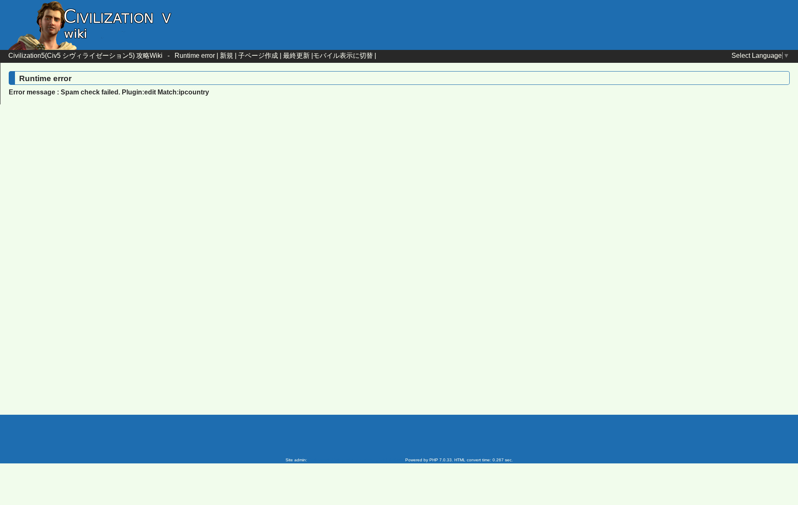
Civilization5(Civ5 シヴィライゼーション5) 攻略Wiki (85, 55)
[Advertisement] (328, 178)
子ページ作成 (258, 55)
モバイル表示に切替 (343, 55)
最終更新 (296, 55)
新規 (226, 55)
